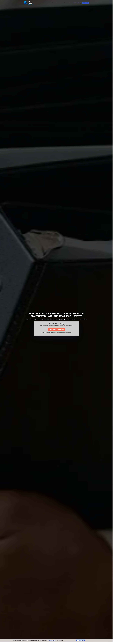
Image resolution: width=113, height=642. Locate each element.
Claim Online (76, 3)
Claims (53, 3)
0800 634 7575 (85, 3)
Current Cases (60, 3)
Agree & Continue (80, 640)
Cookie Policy (52, 640)
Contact (69, 3)
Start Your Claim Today (56, 329)
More (65, 3)
